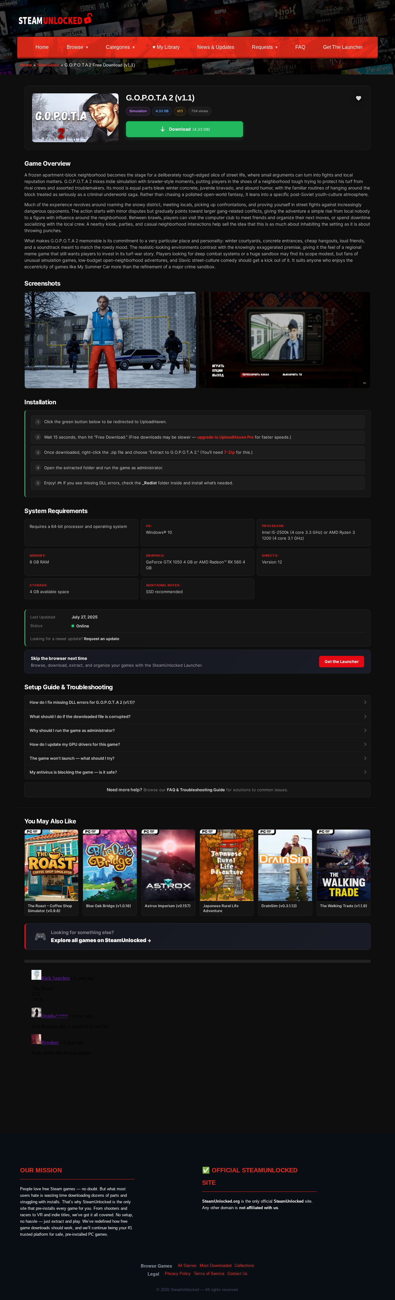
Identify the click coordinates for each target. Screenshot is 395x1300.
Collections (244, 1265)
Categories (118, 47)
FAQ (300, 47)
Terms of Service (209, 1273)
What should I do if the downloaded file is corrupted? (80, 716)
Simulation (48, 64)
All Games (187, 1265)
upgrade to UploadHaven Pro (225, 437)
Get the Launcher (343, 47)
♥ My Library (166, 47)
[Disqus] (197, 1044)
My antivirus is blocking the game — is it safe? (73, 772)
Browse (75, 47)
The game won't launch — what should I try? (72, 758)
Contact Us (237, 1273)
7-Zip (229, 452)
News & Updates (215, 47)
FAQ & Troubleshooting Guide (196, 789)
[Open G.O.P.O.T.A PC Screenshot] (110, 340)
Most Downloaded (215, 1265)
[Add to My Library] (358, 98)
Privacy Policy (178, 1273)
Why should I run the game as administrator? (72, 730)
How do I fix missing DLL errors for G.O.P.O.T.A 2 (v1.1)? (82, 702)
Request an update (101, 638)
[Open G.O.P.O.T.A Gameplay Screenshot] (285, 340)
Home (42, 47)
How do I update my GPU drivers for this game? (75, 744)
